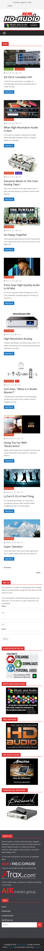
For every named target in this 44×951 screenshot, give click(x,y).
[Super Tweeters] (22, 528)
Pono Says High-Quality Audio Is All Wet (22, 286)
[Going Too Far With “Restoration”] (22, 424)
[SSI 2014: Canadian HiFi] (22, 59)
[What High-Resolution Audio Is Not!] (22, 109)
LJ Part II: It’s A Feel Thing (19, 496)
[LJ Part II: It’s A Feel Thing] (22, 478)
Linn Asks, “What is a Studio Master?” (20, 390)
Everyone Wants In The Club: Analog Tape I (21, 182)
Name (4, 606)
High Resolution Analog (18, 338)
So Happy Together (15, 234)
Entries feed (6, 911)
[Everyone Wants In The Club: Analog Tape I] (22, 163)
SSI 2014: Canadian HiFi (18, 77)
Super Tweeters (13, 546)
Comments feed (7, 916)
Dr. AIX (19, 73)
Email (4, 629)
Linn (17, 381)
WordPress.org (7, 920)
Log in (4, 907)
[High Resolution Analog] (22, 320)
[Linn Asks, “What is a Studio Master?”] (22, 371)
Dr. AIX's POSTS (19, 69)
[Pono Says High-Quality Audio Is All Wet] (22, 267)
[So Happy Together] (22, 216)
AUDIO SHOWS (9, 69)
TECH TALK (18, 173)
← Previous (6, 567)
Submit (5, 639)
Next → (39, 572)
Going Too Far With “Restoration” (15, 444)
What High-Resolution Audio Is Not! (21, 129)
